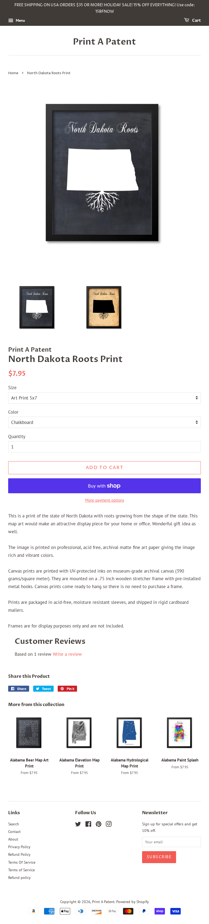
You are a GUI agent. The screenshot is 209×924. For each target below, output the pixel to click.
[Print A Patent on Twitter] (78, 825)
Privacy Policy (19, 846)
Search (13, 823)
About (13, 839)
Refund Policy (19, 854)
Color (13, 412)
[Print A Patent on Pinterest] (99, 825)
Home (13, 73)
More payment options (104, 500)
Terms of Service (21, 869)
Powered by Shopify (132, 901)
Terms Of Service (21, 862)
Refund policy (19, 877)
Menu (20, 20)
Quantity (16, 436)
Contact (14, 831)
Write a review (67, 654)
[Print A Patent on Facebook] (88, 825)
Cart (196, 20)
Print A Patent (104, 42)
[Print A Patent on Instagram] (109, 825)
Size (12, 388)
